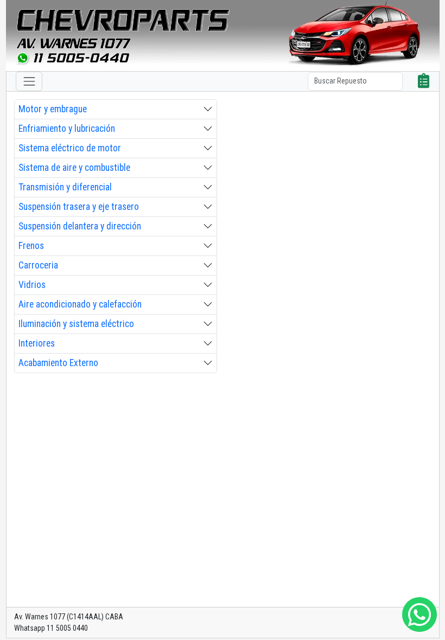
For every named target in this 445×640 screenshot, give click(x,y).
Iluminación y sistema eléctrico (76, 323)
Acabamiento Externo (58, 362)
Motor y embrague (52, 109)
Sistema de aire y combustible (74, 167)
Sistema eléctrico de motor (69, 148)
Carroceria (38, 265)
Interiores (36, 343)
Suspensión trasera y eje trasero (78, 206)
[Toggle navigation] (29, 81)
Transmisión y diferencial (65, 187)
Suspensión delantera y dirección (79, 226)
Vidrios (32, 284)
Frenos (31, 245)
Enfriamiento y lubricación (66, 128)
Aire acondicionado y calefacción (80, 304)
